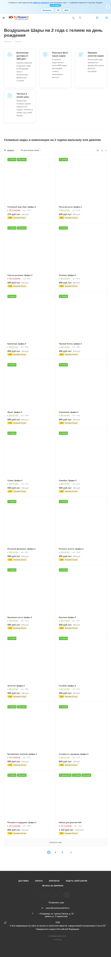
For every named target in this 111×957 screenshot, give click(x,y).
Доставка (23, 881)
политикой (25, 931)
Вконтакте (39, 895)
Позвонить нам (56, 903)
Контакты (54, 881)
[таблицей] (106, 150)
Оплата (39, 881)
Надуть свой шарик (76, 881)
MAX (66, 10)
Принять (21, 937)
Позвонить (47, 10)
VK (58, 10)
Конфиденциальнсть (58, 936)
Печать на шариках (53, 886)
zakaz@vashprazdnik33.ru (57, 908)
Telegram (46, 895)
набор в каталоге (41, 2)
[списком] (102, 150)
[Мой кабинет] (86, 18)
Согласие (58, 939)
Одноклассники (53, 895)
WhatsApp (60, 895)
